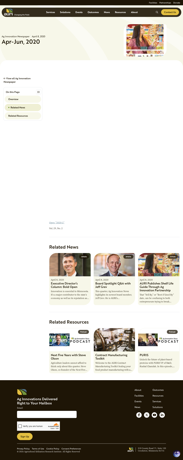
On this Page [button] (13, 92)
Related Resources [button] (18, 115)
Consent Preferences (71, 448)
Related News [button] (18, 107)
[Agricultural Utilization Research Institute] (17, 12)
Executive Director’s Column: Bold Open (64, 285)
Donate (176, 2)
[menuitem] (153, 2)
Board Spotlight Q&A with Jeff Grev (113, 285)
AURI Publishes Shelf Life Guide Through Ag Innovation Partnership (156, 286)
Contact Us (170, 12)
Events (78, 12)
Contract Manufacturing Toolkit (111, 356)
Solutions (65, 12)
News (107, 12)
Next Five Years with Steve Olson (68, 356)
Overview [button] (13, 99)
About (134, 12)
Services (50, 12)
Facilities (153, 2)
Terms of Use (38, 448)
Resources (120, 12)
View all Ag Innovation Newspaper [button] (17, 80)
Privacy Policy (23, 448)
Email (20, 408)
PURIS (144, 355)
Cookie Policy (52, 448)
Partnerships (165, 2)
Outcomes (93, 12)
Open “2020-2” (56, 222)
